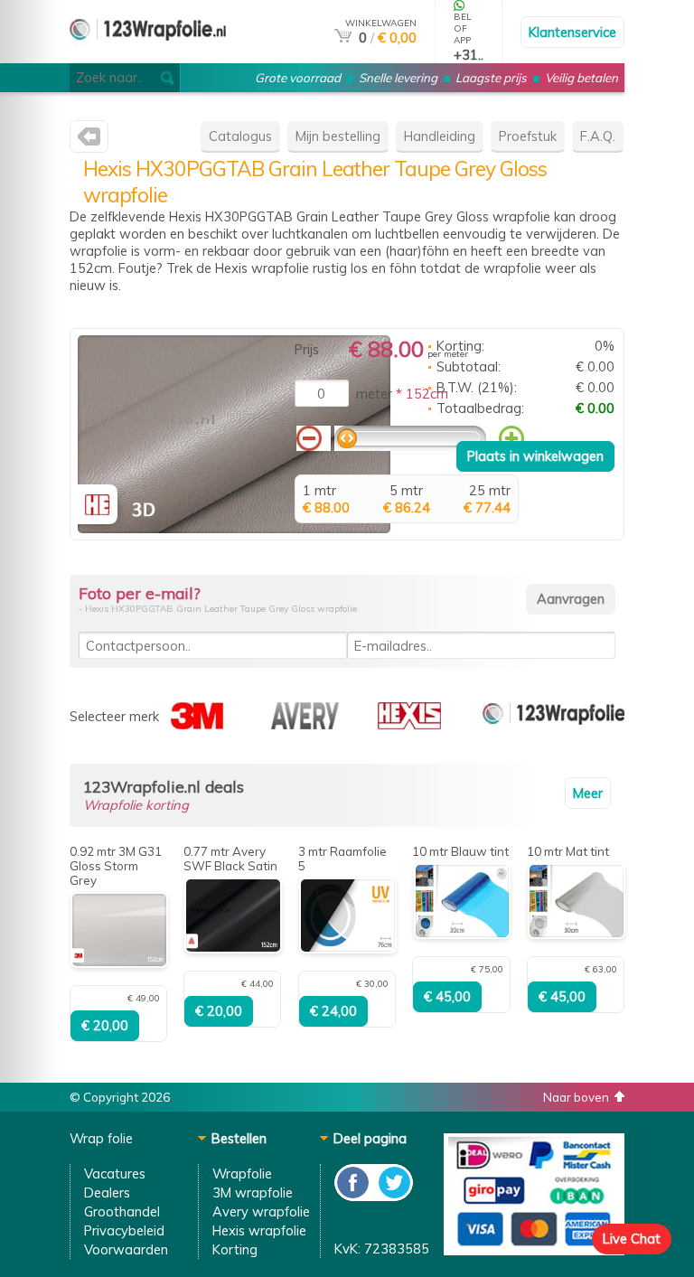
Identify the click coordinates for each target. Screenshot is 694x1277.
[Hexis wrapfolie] (89, 140)
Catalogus (240, 136)
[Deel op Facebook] (353, 1196)
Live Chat (632, 1238)
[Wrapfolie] (148, 55)
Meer (588, 793)
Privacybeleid (124, 1230)
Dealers (107, 1192)
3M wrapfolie (252, 1192)
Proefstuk (528, 136)
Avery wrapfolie (261, 1211)
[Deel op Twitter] (393, 1196)
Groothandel (122, 1211)
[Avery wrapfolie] (305, 724)
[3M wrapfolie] (197, 724)
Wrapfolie (242, 1173)
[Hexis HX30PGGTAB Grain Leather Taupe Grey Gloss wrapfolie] (234, 528)
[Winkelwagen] (343, 37)
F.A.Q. (597, 136)
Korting (235, 1249)
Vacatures (114, 1173)
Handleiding (439, 136)
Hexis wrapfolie (259, 1230)
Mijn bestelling (337, 136)
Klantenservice (572, 32)
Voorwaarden (126, 1249)
